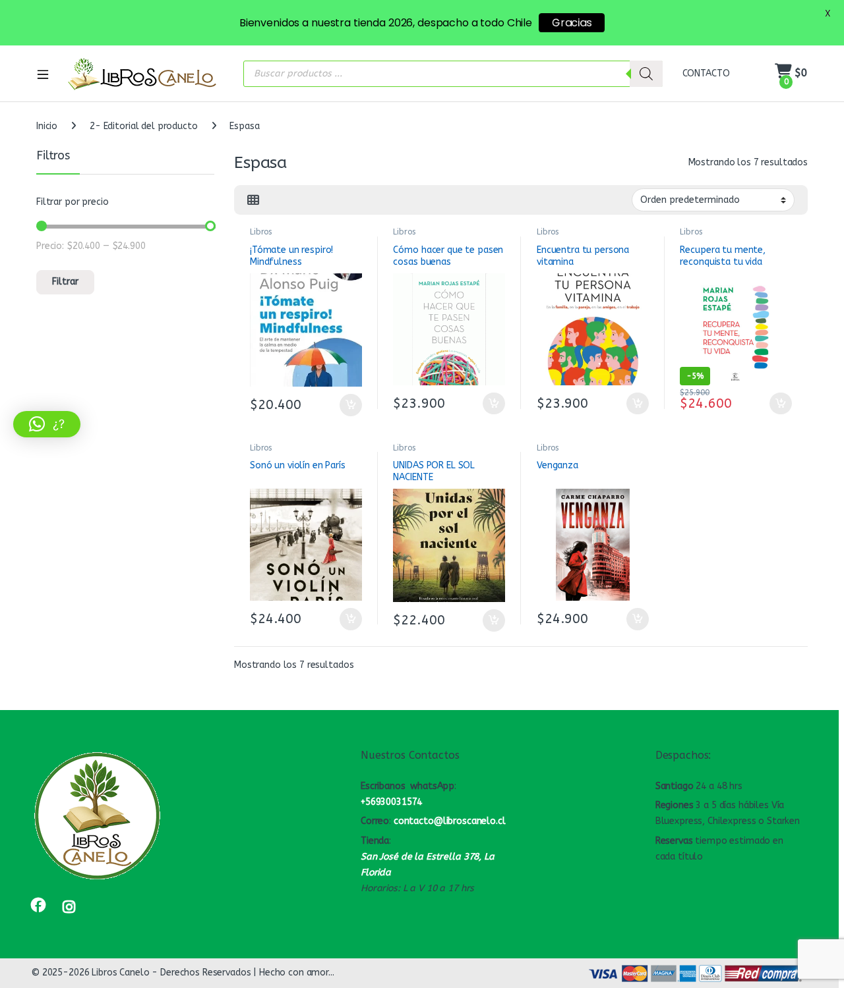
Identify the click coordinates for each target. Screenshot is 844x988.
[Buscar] (646, 74)
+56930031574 (391, 802)
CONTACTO (706, 73)
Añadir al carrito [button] (348, 405)
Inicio (46, 126)
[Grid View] (253, 200)
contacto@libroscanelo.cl (450, 821)
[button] (46, 424)
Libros (261, 231)
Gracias (571, 22)
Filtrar (65, 281)
